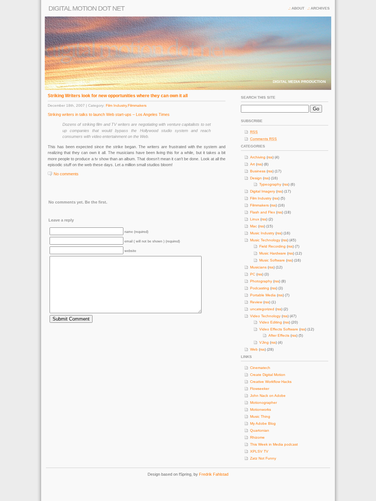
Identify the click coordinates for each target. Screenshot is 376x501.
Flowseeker (259, 389)
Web (254, 349)
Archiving (257, 157)
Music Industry (262, 233)
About (298, 8)
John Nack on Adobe (268, 396)
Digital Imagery (262, 191)
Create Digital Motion (267, 375)
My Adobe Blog (263, 423)
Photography (261, 281)
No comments (66, 174)
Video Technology (265, 316)
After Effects (278, 335)
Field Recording (272, 246)
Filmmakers (137, 105)
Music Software (272, 260)
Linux (254, 219)
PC (252, 274)
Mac (253, 226)
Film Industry (116, 105)
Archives (320, 8)
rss (270, 157)
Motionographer (263, 403)
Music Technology (265, 240)
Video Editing (270, 322)
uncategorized (262, 309)
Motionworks (260, 409)
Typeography (270, 184)
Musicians (258, 267)
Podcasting (259, 288)
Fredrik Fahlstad (213, 474)
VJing (264, 342)
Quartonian (259, 430)
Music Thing (260, 416)
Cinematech (260, 368)
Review (256, 302)
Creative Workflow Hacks (271, 382)
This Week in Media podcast (274, 444)
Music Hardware (272, 253)
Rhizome (257, 437)
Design (256, 178)
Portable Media (263, 295)
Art (252, 164)
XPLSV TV (259, 451)
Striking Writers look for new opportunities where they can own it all (118, 95)
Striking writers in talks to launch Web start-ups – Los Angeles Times (109, 114)
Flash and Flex (262, 212)
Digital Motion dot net (86, 8)
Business (257, 171)
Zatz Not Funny (263, 458)
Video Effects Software (278, 329)
